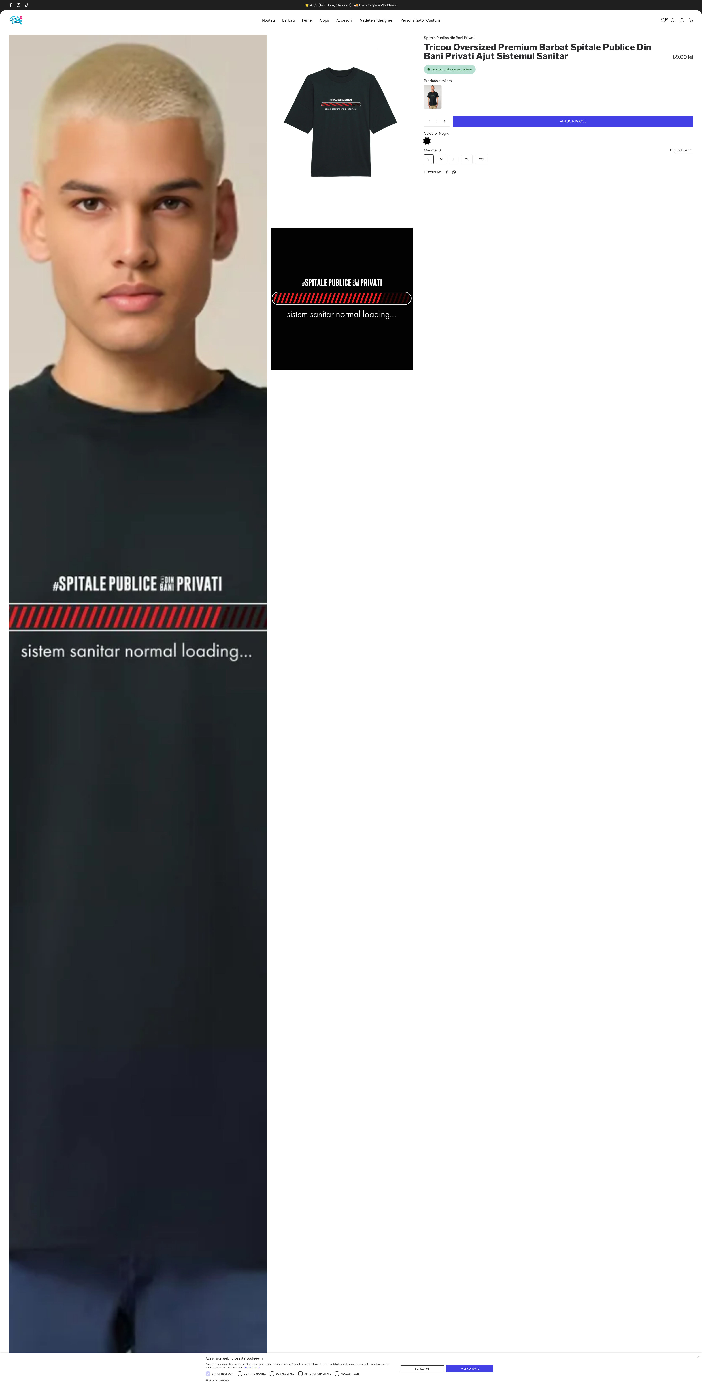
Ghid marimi (684, 150)
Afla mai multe (252, 1367)
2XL (482, 159)
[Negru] (427, 141)
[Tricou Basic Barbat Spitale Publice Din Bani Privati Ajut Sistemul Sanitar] (432, 97)
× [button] (698, 1356)
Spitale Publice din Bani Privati (449, 37)
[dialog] (351, 1369)
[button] (300, 1380)
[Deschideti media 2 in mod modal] (342, 129)
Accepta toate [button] (470, 1368)
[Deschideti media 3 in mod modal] (342, 299)
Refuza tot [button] (422, 1368)
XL (467, 159)
